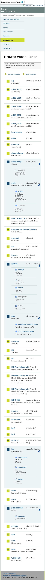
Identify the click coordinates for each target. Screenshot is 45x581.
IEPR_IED (15, 400)
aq (12, 81)
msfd (13, 491)
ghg (13, 316)
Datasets (6, 23)
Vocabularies (8, 40)
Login (26, 5)
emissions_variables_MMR (22, 324)
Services (6, 44)
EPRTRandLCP (18, 218)
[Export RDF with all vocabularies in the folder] (39, 164)
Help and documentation (11, 19)
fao (12, 247)
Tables (5, 28)
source (20, 288)
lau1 (13, 428)
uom (13, 541)
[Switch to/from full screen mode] (31, 5)
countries (21, 516)
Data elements (8, 32)
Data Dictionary (20, 15)
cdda (13, 138)
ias (12, 350)
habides (15, 341)
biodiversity (16, 132)
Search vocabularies (14, 74)
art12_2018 (16, 98)
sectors (20, 479)
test (13, 535)
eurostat (15, 238)
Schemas (6, 36)
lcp (12, 449)
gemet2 (14, 264)
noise (13, 499)
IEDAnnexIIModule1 (18, 367)
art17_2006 (16, 106)
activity (20, 191)
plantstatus (22, 467)
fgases (14, 255)
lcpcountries (22, 457)
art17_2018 (16, 124)
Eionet (12, 15)
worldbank (16, 558)
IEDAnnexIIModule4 (18, 389)
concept (21, 270)
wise (13, 549)
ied (12, 358)
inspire (14, 411)
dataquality (16, 162)
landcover (16, 420)
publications (17, 508)
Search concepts (31, 74)
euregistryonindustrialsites (18, 229)
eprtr (13, 183)
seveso (14, 526)
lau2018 (14, 440)
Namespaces (7, 48)
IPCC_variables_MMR (22, 331)
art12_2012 (16, 89)
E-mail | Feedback (9, 573)
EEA (12, 2)
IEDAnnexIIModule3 (18, 376)
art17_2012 (16, 115)
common (15, 145)
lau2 (13, 434)
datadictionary (17, 153)
